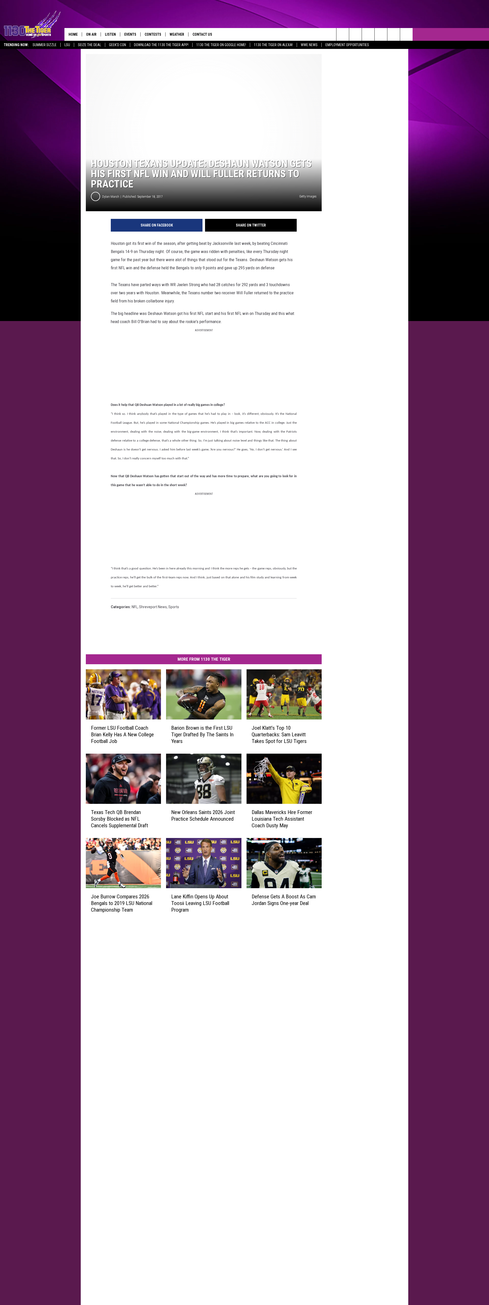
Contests (153, 34)
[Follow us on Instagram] (381, 34)
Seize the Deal (89, 45)
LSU (67, 45)
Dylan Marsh (110, 196)
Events (130, 34)
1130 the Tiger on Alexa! (273, 45)
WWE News (309, 45)
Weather (177, 34)
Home (73, 34)
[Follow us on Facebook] (368, 34)
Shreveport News (153, 607)
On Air (91, 34)
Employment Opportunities (347, 45)
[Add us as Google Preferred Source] (355, 34)
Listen (110, 34)
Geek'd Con (117, 45)
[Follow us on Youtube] (393, 34)
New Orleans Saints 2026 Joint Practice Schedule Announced (203, 815)
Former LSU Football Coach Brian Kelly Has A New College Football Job (122, 734)
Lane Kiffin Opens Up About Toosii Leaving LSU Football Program (200, 903)
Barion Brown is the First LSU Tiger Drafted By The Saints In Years (202, 734)
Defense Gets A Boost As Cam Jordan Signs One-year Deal (284, 900)
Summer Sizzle (45, 45)
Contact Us (202, 34)
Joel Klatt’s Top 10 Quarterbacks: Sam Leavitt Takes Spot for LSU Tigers (279, 734)
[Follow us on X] (406, 34)
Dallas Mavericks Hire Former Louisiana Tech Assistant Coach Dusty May (282, 819)
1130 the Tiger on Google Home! (221, 45)
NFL (135, 607)
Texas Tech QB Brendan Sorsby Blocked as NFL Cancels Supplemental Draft (119, 819)
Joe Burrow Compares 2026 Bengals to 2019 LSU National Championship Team (121, 903)
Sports (173, 607)
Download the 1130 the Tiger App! (161, 45)
